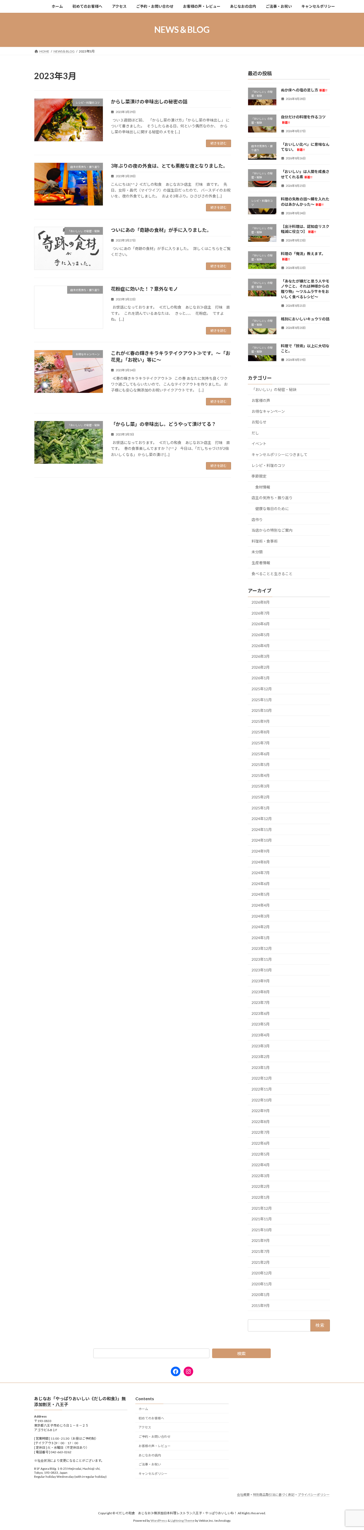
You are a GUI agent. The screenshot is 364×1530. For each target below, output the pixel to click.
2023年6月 (261, 1013)
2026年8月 (261, 602)
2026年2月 (261, 667)
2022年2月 (261, 1186)
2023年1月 (261, 1067)
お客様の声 (261, 400)
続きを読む (219, 143)
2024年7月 (261, 872)
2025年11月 (262, 699)
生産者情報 (261, 562)
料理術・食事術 (265, 541)
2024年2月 (261, 927)
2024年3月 (261, 916)
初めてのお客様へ (151, 1418)
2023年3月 (261, 1045)
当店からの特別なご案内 (272, 530)
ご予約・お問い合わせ (155, 1437)
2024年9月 (261, 851)
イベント (259, 443)
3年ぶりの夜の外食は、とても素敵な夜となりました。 (169, 166)
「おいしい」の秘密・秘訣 (274, 389)
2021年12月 (262, 1208)
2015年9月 (261, 1305)
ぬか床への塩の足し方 (304, 90)
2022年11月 (262, 1089)
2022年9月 (261, 1110)
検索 (241, 1353)
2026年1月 (261, 678)
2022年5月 (261, 1154)
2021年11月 (262, 1219)
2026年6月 (261, 623)
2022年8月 (261, 1121)
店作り (257, 519)
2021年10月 (262, 1229)
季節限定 (259, 476)
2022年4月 (261, 1164)
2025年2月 (261, 797)
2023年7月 (261, 1002)
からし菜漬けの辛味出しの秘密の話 (149, 101)
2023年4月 (261, 1035)
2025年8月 (261, 732)
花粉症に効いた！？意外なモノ (144, 289)
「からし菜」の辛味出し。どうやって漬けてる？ (163, 424)
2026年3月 (261, 656)
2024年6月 (261, 883)
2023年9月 (261, 981)
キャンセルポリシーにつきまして (280, 454)
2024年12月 (262, 818)
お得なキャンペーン (268, 411)
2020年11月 (262, 1283)
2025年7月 (261, 743)
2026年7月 (261, 613)
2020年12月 (262, 1273)
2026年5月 (261, 634)
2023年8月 (261, 991)
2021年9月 (261, 1240)
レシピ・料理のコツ (268, 465)
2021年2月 (261, 1262)
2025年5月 (261, 764)
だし (255, 432)
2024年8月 (261, 861)
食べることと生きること (272, 573)
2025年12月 (262, 689)
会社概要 (243, 1495)
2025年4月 (261, 775)
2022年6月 (261, 1143)
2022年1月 (261, 1197)
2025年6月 (261, 753)
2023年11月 (262, 959)
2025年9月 (261, 721)
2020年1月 (261, 1294)
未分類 (257, 552)
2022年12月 (262, 1078)
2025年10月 (262, 710)
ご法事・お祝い (150, 1464)
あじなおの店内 (150, 1455)
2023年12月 (262, 948)
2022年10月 (262, 1099)
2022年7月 (261, 1132)
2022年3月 (261, 1175)
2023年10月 (262, 970)
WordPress (159, 1521)
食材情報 (262, 487)
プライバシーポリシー (314, 1495)
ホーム (143, 1409)
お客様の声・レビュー (155, 1446)
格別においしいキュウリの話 (305, 318)
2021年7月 (261, 1251)
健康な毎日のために (272, 508)
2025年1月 (261, 807)
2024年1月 (261, 937)
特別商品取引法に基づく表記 (273, 1495)
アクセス (145, 1427)
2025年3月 (261, 786)
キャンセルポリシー (153, 1474)
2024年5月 (261, 894)
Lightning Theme (183, 1521)
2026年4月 (261, 645)
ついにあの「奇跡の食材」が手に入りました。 (161, 230)
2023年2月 (261, 1056)
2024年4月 (261, 905)
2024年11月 (262, 829)
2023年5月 (261, 1024)
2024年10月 (262, 840)
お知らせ (259, 422)
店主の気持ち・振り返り (272, 497)
